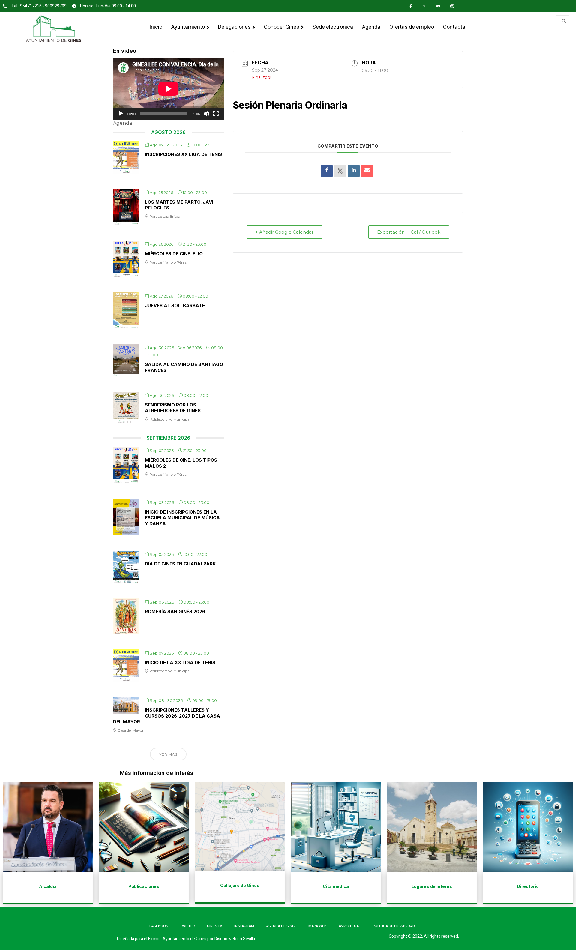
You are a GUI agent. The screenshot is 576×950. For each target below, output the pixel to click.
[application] (168, 89)
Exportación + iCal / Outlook (408, 232)
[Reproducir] (121, 114)
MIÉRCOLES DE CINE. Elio (174, 253)
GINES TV (214, 926)
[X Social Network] (340, 171)
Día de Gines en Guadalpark (180, 564)
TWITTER (187, 926)
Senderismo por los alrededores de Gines (173, 408)
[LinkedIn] (354, 171)
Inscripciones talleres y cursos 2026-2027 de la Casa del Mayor (166, 715)
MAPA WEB (317, 926)
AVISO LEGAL (350, 926)
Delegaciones (234, 27)
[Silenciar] (206, 114)
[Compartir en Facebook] (327, 171)
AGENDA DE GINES (281, 926)
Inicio (155, 27)
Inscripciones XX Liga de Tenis (183, 154)
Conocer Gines (281, 27)
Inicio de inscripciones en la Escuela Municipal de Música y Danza (182, 517)
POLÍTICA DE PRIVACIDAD (394, 926)
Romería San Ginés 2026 (175, 611)
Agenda (371, 27)
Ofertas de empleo (411, 27)
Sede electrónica (333, 27)
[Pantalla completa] (216, 114)
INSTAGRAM (244, 926)
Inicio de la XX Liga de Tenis (180, 662)
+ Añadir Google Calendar (284, 232)
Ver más (168, 754)
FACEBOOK (158, 926)
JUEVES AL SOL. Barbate (175, 305)
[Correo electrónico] (367, 171)
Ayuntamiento (188, 27)
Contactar (455, 27)
